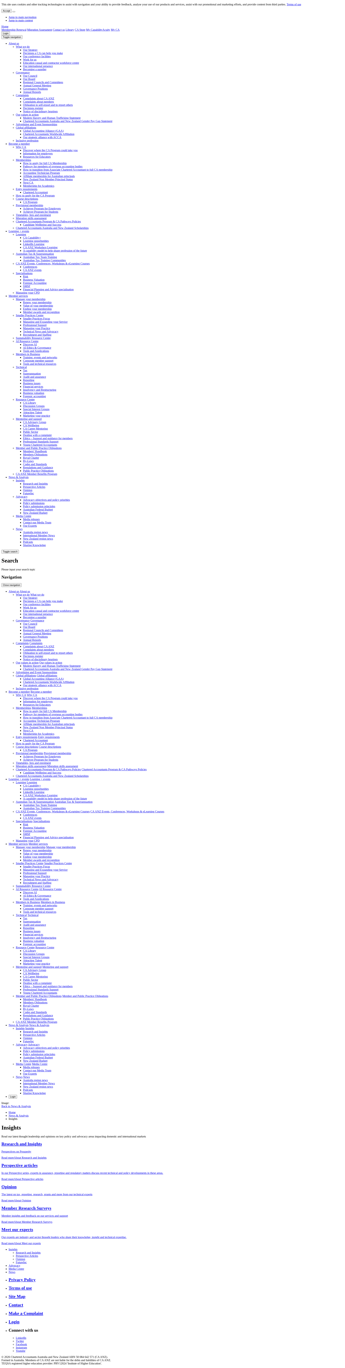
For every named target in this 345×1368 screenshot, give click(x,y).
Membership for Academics (38, 185)
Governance (23, 72)
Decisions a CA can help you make (43, 53)
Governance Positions (35, 88)
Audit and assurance (34, 376)
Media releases (31, 519)
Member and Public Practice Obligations (39, 448)
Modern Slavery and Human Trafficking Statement (51, 117)
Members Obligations (35, 454)
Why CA (21, 147)
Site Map (17, 1296)
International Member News (39, 535)
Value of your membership (38, 305)
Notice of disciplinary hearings (40, 111)
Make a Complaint (26, 1313)
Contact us (59, 29)
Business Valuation (34, 279)
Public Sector (30, 431)
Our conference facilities (37, 56)
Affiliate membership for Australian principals (49, 176)
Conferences (30, 266)
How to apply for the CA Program (35, 195)
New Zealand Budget (35, 512)
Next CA (28, 182)
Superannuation (32, 373)
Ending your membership (37, 308)
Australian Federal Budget (38, 509)
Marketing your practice (36, 415)
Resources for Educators (37, 156)
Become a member (19, 143)
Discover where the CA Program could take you (50, 150)
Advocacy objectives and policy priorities (46, 499)
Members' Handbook (35, 451)
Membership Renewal (13, 29)
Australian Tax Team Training (40, 257)
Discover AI (30, 344)
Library (70, 29)
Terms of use (294, 4)
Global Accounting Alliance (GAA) (43, 130)
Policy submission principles (39, 506)
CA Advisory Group (34, 422)
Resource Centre (25, 399)
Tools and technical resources (39, 363)
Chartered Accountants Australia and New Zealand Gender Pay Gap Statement (67, 121)
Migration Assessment (39, 29)
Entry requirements (26, 189)
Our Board (29, 79)
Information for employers (38, 153)
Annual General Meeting (37, 85)
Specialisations (24, 273)
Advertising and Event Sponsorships (36, 124)
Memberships (23, 159)
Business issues (31, 383)
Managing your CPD (28, 292)
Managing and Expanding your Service (45, 321)
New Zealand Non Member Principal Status (48, 179)
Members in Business (28, 354)
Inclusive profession (27, 140)
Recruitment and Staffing (37, 334)
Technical (21, 367)
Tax (25, 370)
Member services (18, 295)
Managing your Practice (36, 328)
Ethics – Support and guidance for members (48, 438)
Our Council (30, 75)
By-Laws (28, 461)
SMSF (26, 286)
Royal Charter (31, 457)
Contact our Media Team (37, 522)
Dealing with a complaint (37, 435)
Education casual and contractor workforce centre (51, 62)
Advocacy (21, 496)
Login (5, 33)
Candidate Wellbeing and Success (42, 224)
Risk (25, 276)
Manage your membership (30, 299)
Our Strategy (30, 49)
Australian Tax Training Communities (44, 260)
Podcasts (28, 541)
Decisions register (33, 108)
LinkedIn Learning (33, 244)
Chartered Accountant (35, 192)
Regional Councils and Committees (43, 82)
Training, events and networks (40, 357)
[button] (11, 37)
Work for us (29, 59)
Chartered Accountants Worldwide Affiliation (48, 134)
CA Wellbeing (31, 425)
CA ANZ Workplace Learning (40, 247)
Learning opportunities (36, 240)
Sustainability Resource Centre (33, 338)
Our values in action (27, 114)
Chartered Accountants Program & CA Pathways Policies (48, 221)
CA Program (30, 202)
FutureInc (28, 493)
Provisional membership (29, 205)
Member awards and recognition (41, 312)
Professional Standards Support (40, 441)
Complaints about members (38, 101)
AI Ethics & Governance (37, 347)
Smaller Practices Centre (29, 315)
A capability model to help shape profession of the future (55, 250)
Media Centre (23, 516)
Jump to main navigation (22, 17)
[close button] (13, 11)
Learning (21, 234)
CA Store (80, 29)
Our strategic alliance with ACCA (42, 137)
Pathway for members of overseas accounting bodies (52, 166)
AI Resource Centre (27, 341)
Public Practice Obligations (38, 470)
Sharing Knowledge (34, 545)
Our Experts (30, 525)
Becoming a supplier (34, 69)
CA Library (29, 402)
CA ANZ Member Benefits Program (36, 473)
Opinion (27, 490)
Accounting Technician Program (41, 172)
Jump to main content (21, 20)
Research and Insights (35, 483)
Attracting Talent (32, 412)
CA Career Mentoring (35, 428)
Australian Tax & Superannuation (35, 253)
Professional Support (35, 325)
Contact (16, 1305)
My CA (115, 29)
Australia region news (35, 532)
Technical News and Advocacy (40, 331)
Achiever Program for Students (40, 211)
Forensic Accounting (35, 282)
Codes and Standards (35, 464)
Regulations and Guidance (38, 467)
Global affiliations (26, 127)
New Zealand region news (38, 538)
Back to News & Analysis (16, 1106)
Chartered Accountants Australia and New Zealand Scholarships (52, 227)
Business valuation (33, 393)
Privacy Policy (22, 1279)
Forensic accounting (34, 396)
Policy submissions (34, 503)
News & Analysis (19, 477)
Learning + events (19, 231)
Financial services (33, 386)
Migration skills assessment (31, 218)
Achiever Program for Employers (42, 208)
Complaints (22, 95)
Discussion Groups (34, 406)
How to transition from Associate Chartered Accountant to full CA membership (67, 169)
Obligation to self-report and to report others (48, 104)
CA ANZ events (32, 270)
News (19, 529)
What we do (23, 46)
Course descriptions (27, 198)
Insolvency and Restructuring (39, 389)
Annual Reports (32, 92)
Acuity (106, 29)
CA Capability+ (32, 237)
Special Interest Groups (36, 409)
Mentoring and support (29, 418)
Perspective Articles (34, 486)
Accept (6, 11)
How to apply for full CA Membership (45, 163)
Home (4, 26)
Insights (20, 480)
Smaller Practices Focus (36, 318)
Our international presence (38, 66)
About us (14, 43)
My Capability (94, 29)
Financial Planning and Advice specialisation (48, 289)
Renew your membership (37, 302)
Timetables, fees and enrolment (33, 215)
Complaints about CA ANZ (38, 98)
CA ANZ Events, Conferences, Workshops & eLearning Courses (53, 263)
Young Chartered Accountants (40, 444)
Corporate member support (38, 360)
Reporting (28, 380)
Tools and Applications (36, 350)
